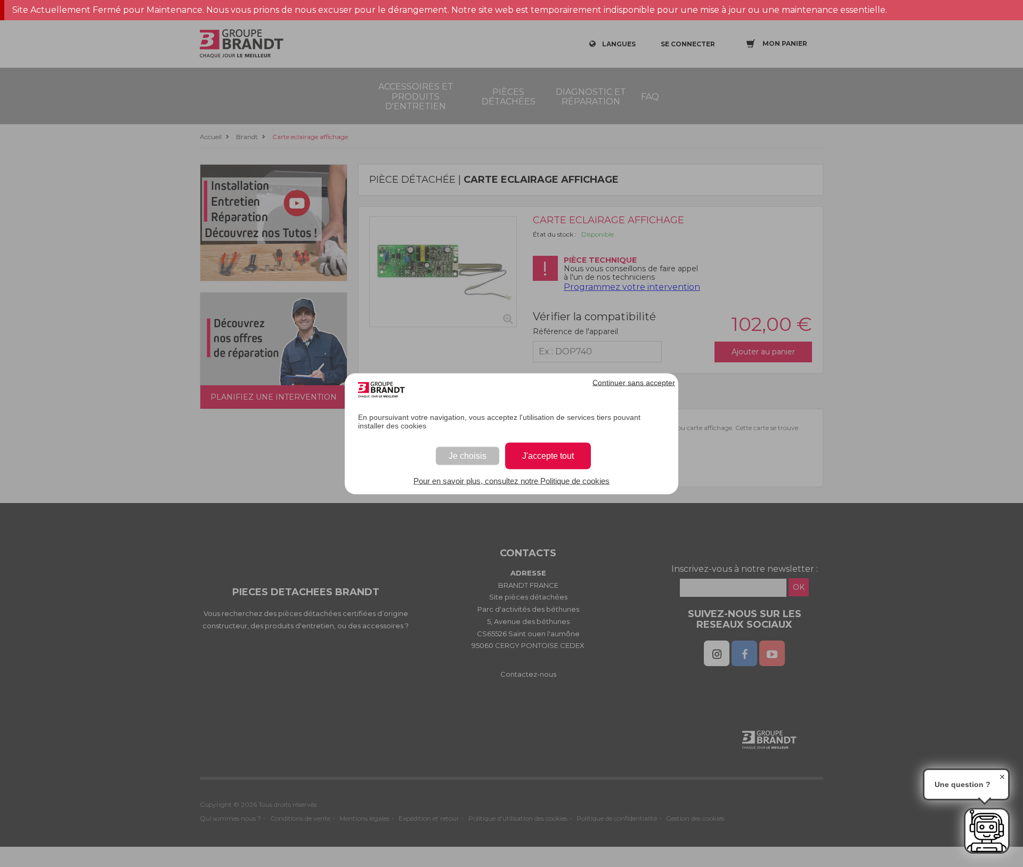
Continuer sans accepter (633, 382)
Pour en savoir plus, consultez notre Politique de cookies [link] (511, 480)
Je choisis (467, 455)
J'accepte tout (548, 455)
